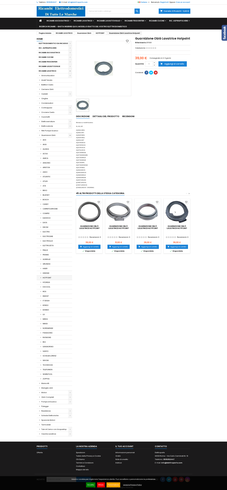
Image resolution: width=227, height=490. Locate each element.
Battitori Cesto (47, 84)
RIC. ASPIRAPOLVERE (178, 20)
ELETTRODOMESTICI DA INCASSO (53, 43)
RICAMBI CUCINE (156, 20)
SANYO (45, 351)
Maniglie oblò (47, 388)
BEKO (45, 190)
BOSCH (46, 199)
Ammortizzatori (48, 75)
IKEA (44, 291)
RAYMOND (47, 337)
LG (44, 314)
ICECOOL (46, 287)
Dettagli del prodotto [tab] (106, 116)
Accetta (90, 485)
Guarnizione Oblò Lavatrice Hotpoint (89, 227)
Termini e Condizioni (84, 463)
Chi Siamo (80, 459)
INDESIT (46, 296)
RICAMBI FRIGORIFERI (134, 20)
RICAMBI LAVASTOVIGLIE (108, 20)
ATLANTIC (46, 176)
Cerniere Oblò (47, 89)
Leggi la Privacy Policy (132, 485)
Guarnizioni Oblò (48, 135)
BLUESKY (46, 195)
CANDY (45, 204)
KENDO (45, 305)
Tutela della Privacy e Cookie (88, 456)
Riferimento (140, 42)
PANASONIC (48, 333)
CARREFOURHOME (50, 209)
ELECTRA (46, 231)
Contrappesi (46, 107)
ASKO (45, 172)
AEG (44, 140)
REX (44, 342)
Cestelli (44, 94)
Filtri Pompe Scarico (49, 130)
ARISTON (46, 167)
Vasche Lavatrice (48, 434)
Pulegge (45, 406)
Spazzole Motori (48, 420)
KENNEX (46, 310)
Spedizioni (80, 452)
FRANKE (46, 254)
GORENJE (46, 259)
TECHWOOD (48, 365)
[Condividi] (146, 73)
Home (40, 38)
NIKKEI (45, 323)
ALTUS (45, 153)
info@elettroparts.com (77, 2)
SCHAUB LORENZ (49, 356)
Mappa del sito (82, 469)
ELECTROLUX (48, 241)
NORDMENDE (48, 328)
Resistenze (46, 411)
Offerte (40, 452)
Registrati (164, 2)
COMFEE (46, 213)
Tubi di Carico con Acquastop (54, 429)
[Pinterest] (156, 73)
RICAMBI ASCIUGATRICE (58, 20)
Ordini (118, 456)
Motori (44, 392)
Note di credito (121, 459)
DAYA (45, 222)
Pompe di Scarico (49, 401)
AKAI (45, 144)
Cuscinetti (45, 117)
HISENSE (46, 273)
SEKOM (46, 360)
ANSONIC (46, 163)
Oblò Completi (47, 397)
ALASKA (46, 149)
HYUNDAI (46, 282)
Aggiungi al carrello (172, 63)
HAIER (45, 268)
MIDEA (45, 319)
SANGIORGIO (48, 346)
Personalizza (113, 485)
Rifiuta (101, 485)
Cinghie (44, 98)
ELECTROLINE (48, 236)
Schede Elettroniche (50, 415)
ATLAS (45, 181)
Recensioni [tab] (128, 116)
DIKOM (45, 227)
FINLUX (45, 250)
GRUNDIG (46, 264)
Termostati (46, 424)
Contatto (161, 446)
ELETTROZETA (48, 245)
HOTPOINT (47, 277)
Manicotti (45, 383)
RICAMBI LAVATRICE (83, 20)
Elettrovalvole (47, 126)
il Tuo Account (124, 446)
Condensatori (47, 103)
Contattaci (80, 466)
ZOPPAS (46, 379)
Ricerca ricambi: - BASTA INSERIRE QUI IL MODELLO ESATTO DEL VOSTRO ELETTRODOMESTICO (83, 26)
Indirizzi (118, 463)
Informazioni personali (125, 452)
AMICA (45, 158)
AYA (44, 186)
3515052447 (51, 2)
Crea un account (183, 2)
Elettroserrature (48, 121)
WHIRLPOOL (47, 374)
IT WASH (46, 300)
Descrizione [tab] (83, 116)
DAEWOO (47, 218)
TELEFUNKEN (47, 369)
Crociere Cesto (48, 112)
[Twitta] (151, 73)
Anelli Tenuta (46, 80)
